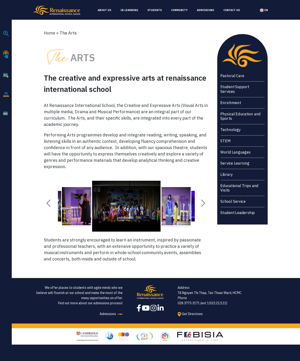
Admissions (205, 10)
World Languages (235, 152)
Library (226, 174)
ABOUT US (104, 10)
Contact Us (231, 10)
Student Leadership (237, 212)
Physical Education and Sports (240, 116)
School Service (232, 201)
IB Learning (129, 10)
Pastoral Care (232, 75)
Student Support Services (234, 89)
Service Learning (234, 163)
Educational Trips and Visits (239, 188)
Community (179, 10)
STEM (225, 141)
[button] (48, 203)
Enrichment (230, 102)
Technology (230, 129)
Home (49, 33)
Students (154, 10)
